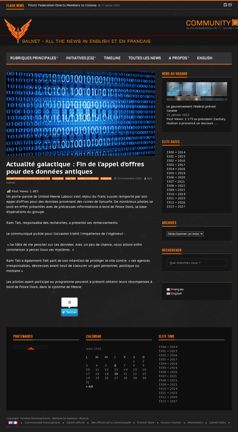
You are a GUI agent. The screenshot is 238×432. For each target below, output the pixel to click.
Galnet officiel (75, 422)
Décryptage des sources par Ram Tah (28, 178)
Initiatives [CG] (80, 58)
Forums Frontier (171, 422)
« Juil (89, 386)
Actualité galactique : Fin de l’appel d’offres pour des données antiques (75, 168)
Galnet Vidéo (217, 422)
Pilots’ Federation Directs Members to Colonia (62, 5)
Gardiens (57, 178)
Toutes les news (145, 58)
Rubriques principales (33, 58)
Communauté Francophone (42, 422)
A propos (178, 58)
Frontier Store (146, 422)
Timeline (112, 58)
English (204, 58)
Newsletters (195, 422)
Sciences (106, 178)
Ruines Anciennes (88, 178)
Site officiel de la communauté (111, 422)
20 (116, 374)
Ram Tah (70, 178)
